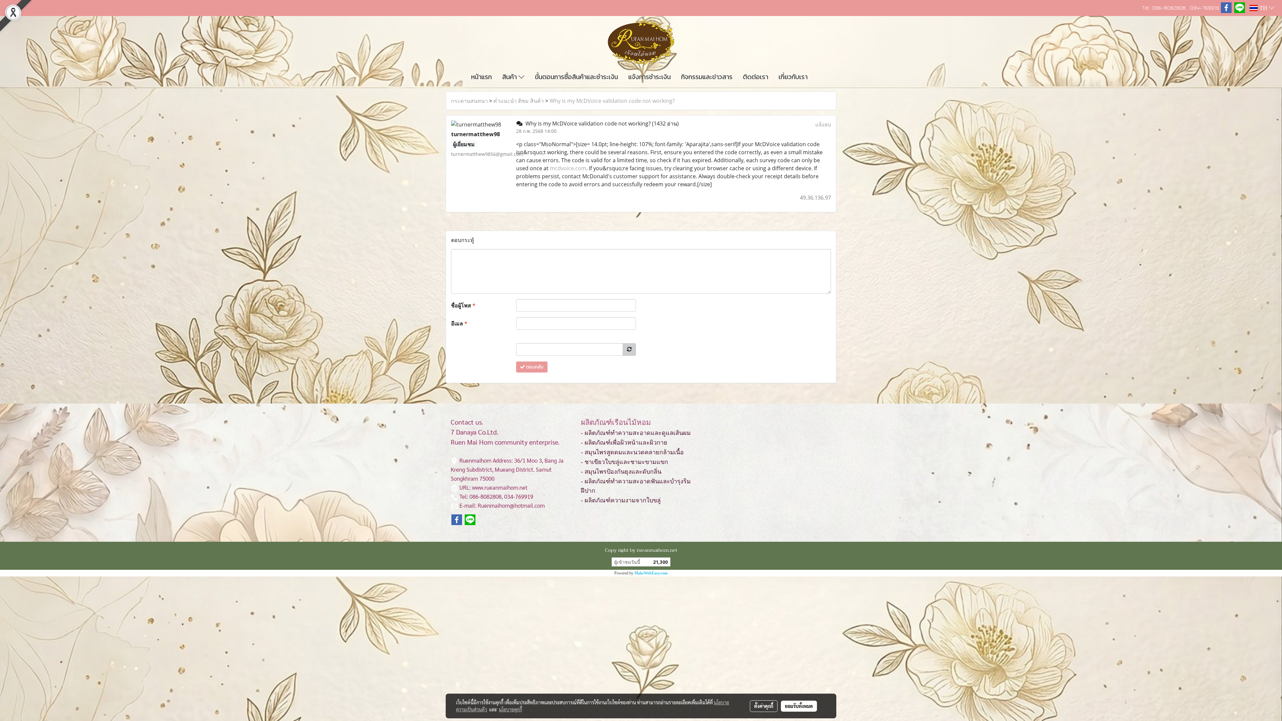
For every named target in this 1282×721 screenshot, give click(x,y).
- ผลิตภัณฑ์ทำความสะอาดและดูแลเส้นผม (636, 433)
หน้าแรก (481, 77)
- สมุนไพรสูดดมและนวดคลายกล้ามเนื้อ (632, 452)
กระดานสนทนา (469, 100)
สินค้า (510, 77)
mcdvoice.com (568, 168)
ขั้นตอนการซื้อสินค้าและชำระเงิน (576, 77)
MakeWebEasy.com (651, 573)
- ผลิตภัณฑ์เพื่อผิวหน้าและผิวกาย (624, 442)
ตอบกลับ (534, 367)
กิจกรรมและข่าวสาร (706, 77)
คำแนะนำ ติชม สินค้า (518, 100)
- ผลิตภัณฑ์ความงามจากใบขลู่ (621, 500)
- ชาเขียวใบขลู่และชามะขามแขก (624, 462)
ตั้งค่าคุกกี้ (763, 706)
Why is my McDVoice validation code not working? (612, 100)
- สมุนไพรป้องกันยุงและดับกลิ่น (621, 471)
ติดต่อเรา (755, 77)
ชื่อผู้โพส (463, 305)
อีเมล (459, 323)
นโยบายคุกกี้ (510, 709)
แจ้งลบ (823, 124)
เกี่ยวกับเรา (793, 77)
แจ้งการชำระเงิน (649, 77)
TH (1263, 8)
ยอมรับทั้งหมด (799, 706)
